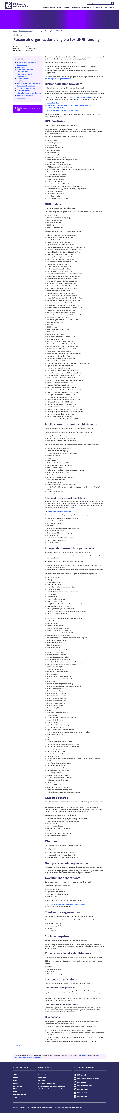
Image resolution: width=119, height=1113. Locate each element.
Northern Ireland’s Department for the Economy (63, 110)
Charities (20, 81)
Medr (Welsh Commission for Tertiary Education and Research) (69, 105)
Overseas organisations (25, 95)
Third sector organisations (26, 88)
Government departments (26, 86)
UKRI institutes (22, 65)
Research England (53, 103)
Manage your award (64, 7)
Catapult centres (22, 78)
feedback (85, 1055)
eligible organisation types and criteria (58, 79)
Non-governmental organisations (28, 83)
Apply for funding (49, 7)
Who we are (99, 7)
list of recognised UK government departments (68, 904)
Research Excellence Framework (81, 97)
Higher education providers (26, 62)
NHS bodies (21, 67)
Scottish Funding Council (56, 108)
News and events (88, 7)
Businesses (21, 98)
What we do (76, 7)
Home (15, 31)
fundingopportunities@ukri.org (60, 511)
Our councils (109, 7)
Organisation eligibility (25, 31)
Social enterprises (23, 91)
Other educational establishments (29, 93)
